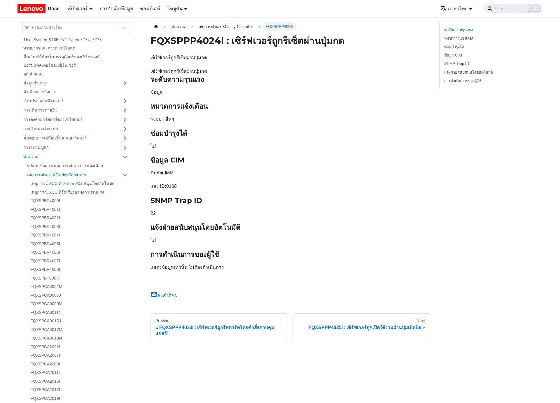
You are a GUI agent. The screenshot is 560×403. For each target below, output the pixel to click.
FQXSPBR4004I (45, 235)
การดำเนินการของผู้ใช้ (462, 81)
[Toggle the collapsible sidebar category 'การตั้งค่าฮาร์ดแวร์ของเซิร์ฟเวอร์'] (124, 119)
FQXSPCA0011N (46, 312)
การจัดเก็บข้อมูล (116, 8)
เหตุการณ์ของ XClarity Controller (56, 174)
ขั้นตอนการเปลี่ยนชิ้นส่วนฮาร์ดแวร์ (55, 138)
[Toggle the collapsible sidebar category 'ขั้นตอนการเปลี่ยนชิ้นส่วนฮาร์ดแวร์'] (124, 138)
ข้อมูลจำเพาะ (35, 83)
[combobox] (32, 27)
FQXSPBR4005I (45, 243)
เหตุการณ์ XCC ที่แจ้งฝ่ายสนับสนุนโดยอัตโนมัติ (72, 183)
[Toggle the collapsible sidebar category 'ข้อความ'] (124, 157)
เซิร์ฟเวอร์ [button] (78, 8)
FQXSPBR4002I (45, 218)
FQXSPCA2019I (45, 398)
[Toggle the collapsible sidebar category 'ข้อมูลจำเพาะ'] (124, 83)
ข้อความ (30, 156)
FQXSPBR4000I (45, 201)
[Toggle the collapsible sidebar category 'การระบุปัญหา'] (124, 147)
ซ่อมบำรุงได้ (454, 47)
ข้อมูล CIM (453, 55)
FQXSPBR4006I (45, 252)
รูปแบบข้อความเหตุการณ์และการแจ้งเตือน (65, 165)
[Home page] (156, 26)
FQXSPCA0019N (46, 338)
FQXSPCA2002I (45, 346)
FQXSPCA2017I (45, 390)
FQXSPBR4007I (45, 261)
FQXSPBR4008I (45, 269)
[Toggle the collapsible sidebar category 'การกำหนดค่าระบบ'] (124, 129)
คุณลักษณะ (33, 74)
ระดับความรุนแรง (458, 30)
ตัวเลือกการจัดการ (39, 92)
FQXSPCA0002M (46, 286)
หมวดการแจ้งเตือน (459, 38)
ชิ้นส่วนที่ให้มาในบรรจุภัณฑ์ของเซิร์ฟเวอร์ (61, 56)
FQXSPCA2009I (45, 364)
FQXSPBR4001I (45, 209)
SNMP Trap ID (456, 63)
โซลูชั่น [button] (175, 8)
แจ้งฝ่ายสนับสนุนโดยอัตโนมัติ (468, 72)
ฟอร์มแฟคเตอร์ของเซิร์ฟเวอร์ (49, 65)
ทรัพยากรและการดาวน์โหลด (49, 48)
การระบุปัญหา (36, 147)
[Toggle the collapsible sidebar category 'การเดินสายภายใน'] (124, 110)
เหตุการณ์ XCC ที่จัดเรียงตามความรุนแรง (67, 192)
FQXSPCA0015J (45, 321)
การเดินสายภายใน (40, 110)
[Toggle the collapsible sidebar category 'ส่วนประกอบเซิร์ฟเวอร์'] (124, 101)
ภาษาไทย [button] (458, 8)
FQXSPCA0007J (45, 295)
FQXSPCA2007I (45, 355)
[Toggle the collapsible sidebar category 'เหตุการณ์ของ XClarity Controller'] (124, 175)
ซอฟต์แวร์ (150, 8)
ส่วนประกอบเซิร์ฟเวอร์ (43, 100)
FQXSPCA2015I (45, 381)
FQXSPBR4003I (45, 226)
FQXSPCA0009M (46, 304)
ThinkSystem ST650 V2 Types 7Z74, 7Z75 (62, 39)
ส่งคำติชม (168, 295)
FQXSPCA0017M (46, 329)
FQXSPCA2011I (45, 372)
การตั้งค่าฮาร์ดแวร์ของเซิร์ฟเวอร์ (53, 119)
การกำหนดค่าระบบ (40, 128)
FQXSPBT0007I (45, 278)
